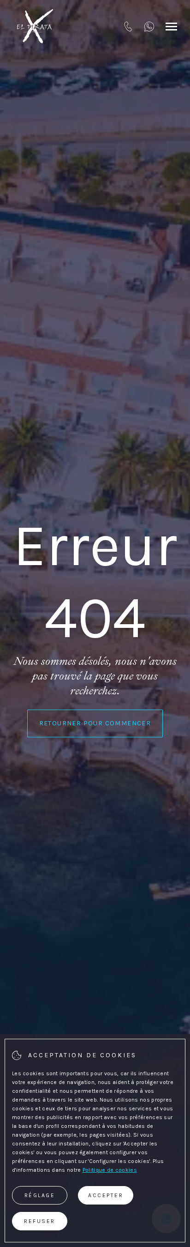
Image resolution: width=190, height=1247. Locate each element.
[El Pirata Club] (35, 26)
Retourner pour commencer (95, 723)
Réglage (39, 1195)
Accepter (105, 1195)
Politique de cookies (110, 1170)
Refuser (39, 1221)
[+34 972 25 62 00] (149, 26)
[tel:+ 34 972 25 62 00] (128, 26)
